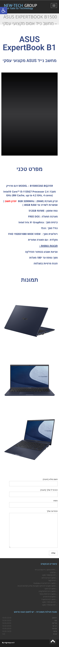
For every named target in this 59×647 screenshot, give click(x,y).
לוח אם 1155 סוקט (49, 602)
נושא (55, 500)
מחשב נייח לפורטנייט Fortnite (45, 583)
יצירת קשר (52, 580)
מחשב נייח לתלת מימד (48, 594)
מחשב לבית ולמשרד (48, 599)
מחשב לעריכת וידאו (49, 578)
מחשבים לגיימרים (49, 596)
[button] (3, 10)
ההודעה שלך (52, 511)
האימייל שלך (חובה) (49, 490)
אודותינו (53, 572)
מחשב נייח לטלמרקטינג (47, 591)
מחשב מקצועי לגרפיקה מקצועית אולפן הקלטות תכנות (37, 586)
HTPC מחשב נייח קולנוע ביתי (45, 569)
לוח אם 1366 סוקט (49, 575)
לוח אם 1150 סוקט (49, 605)
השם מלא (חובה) (50, 479)
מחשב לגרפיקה (50, 588)
